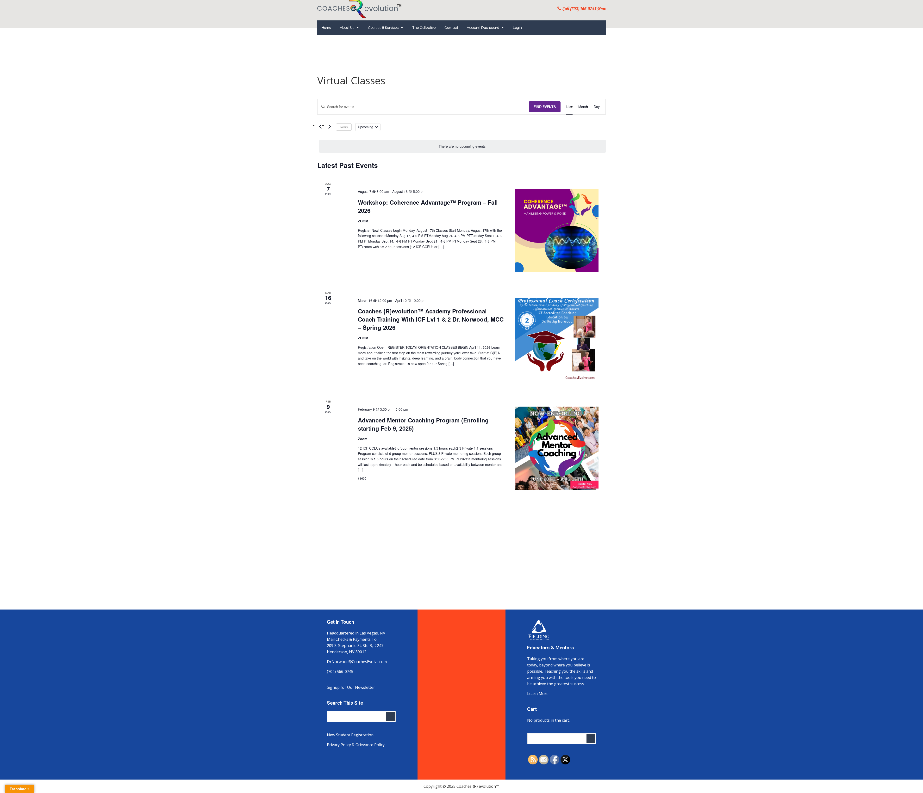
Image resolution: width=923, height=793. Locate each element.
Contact (451, 28)
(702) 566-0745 (340, 671)
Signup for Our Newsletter (351, 687)
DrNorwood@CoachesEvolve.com (357, 661)
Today (344, 127)
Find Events (545, 106)
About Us (347, 28)
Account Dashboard (483, 28)
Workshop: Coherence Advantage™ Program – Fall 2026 (428, 206)
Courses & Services (383, 28)
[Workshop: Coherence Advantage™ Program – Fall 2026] (557, 230)
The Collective (424, 28)
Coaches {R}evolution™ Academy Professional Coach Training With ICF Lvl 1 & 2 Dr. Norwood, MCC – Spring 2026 (431, 319)
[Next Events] (329, 127)
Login (517, 28)
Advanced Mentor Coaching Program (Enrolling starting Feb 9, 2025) (423, 424)
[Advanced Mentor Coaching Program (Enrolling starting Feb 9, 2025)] (557, 448)
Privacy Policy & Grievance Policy (356, 744)
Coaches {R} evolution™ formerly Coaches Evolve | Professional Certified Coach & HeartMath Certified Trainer (359, 9)
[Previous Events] (320, 127)
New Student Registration (350, 735)
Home (326, 28)
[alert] (462, 146)
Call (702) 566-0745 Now (583, 9)
